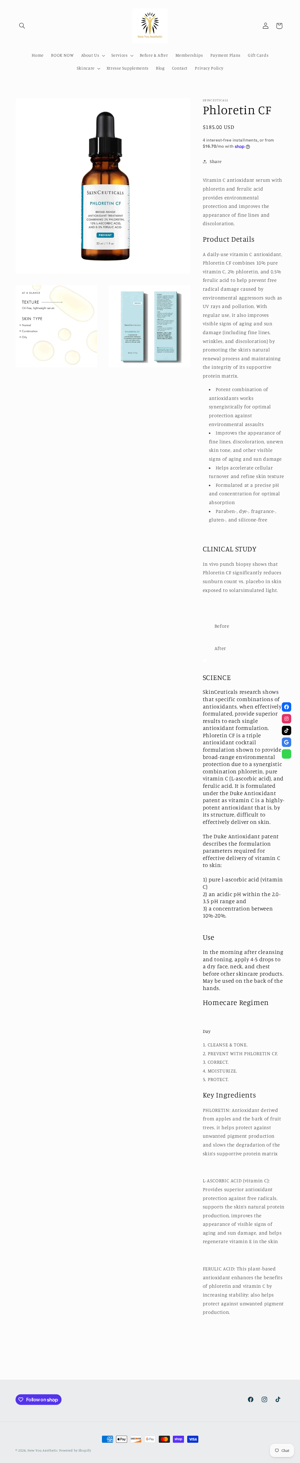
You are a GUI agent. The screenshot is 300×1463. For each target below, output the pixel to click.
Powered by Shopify (75, 1450)
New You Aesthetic (43, 1450)
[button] (22, 26)
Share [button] (215, 161)
